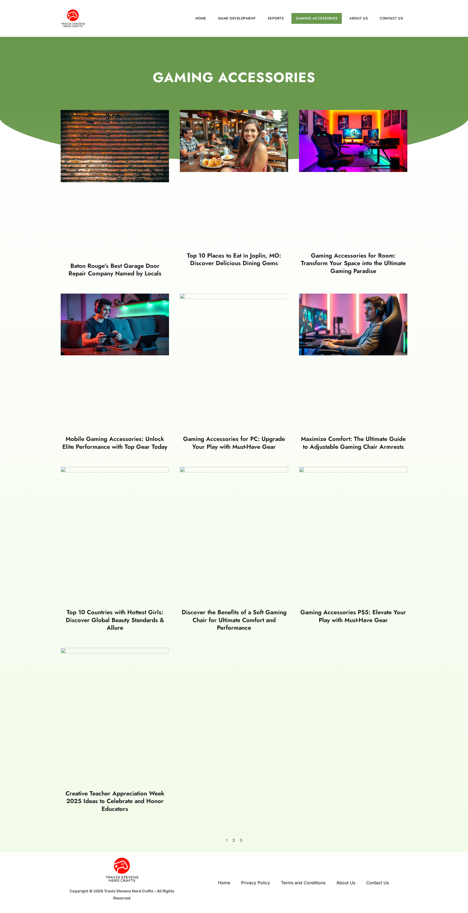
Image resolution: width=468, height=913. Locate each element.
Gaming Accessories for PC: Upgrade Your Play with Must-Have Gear (234, 442)
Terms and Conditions (303, 882)
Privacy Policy (255, 882)
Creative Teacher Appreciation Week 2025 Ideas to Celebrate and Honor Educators (115, 801)
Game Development (237, 18)
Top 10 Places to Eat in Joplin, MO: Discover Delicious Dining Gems (234, 259)
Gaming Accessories (316, 18)
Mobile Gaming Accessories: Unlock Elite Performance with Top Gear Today (114, 442)
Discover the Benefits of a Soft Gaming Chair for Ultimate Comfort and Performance (234, 620)
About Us (358, 18)
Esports (276, 18)
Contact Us (391, 18)
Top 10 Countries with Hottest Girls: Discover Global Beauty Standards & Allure (115, 620)
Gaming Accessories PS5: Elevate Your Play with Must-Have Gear (353, 616)
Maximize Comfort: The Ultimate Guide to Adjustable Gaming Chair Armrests (353, 442)
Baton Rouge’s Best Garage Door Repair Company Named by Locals (115, 269)
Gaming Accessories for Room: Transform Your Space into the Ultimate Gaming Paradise (353, 263)
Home (200, 18)
